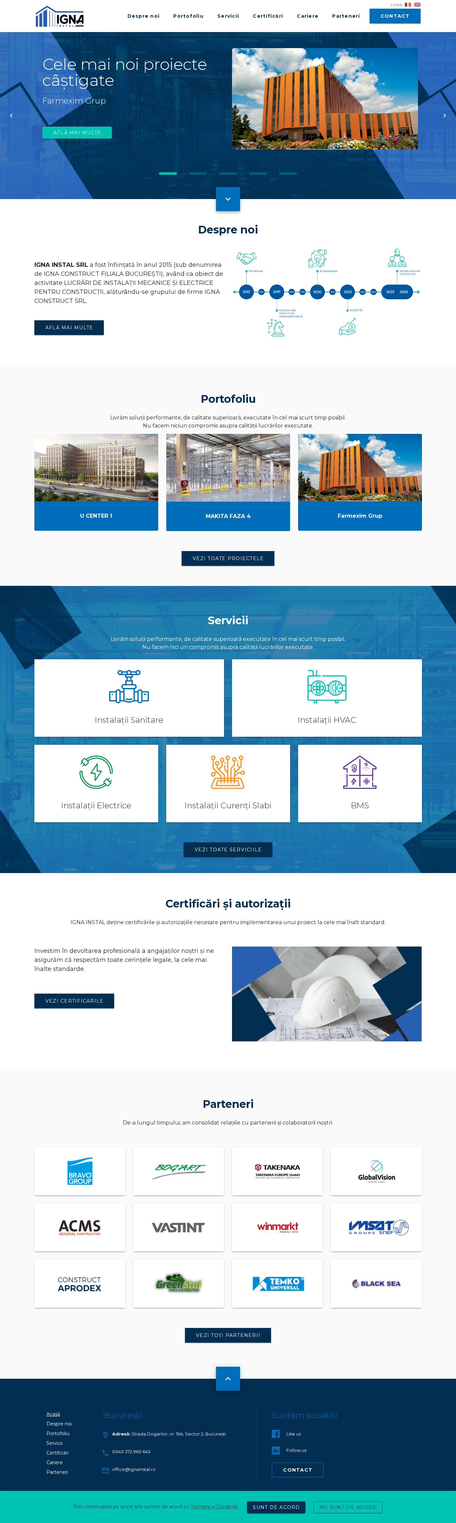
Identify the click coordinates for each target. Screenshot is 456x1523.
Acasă (53, 1414)
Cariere (54, 1463)
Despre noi (59, 1424)
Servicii (54, 1443)
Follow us (296, 1450)
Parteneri (57, 1472)
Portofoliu (57, 1433)
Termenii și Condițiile (214, 1507)
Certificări (57, 1453)
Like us (293, 1433)
